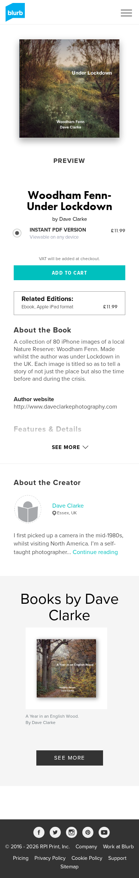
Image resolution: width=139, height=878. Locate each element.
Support (117, 858)
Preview (69, 161)
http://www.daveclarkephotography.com (65, 406)
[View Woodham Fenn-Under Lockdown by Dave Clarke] (69, 88)
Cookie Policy (87, 858)
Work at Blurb (118, 846)
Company (86, 846)
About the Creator (47, 482)
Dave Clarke (68, 506)
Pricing (21, 858)
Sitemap (69, 867)
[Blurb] (13, 15)
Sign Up (97, 13)
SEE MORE (69, 757)
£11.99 (118, 230)
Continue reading (95, 552)
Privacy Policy (50, 858)
